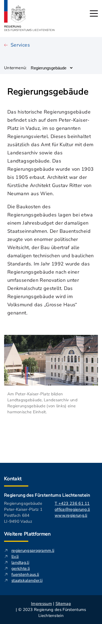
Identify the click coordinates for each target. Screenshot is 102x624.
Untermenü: (15, 68)
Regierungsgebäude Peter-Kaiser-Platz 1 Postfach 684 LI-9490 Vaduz (23, 512)
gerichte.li (20, 568)
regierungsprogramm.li (32, 550)
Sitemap (63, 603)
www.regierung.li (71, 515)
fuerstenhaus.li (25, 574)
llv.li (15, 556)
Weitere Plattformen (27, 534)
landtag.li (20, 562)
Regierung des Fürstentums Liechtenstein (47, 495)
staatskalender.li (26, 580)
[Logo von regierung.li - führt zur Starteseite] (29, 15)
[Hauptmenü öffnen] (94, 13)
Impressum (41, 603)
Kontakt (13, 478)
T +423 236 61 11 (72, 503)
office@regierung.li (72, 509)
